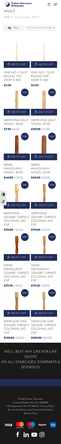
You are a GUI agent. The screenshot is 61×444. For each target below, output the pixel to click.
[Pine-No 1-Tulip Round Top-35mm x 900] (17, 55)
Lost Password (34, 410)
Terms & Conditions (16, 410)
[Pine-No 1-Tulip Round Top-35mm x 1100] (44, 55)
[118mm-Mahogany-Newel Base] (44, 147)
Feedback (48, 410)
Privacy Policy (47, 406)
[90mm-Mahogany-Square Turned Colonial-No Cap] (17, 247)
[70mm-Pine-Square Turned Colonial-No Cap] (44, 195)
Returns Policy (30, 413)
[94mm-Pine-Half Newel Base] (17, 103)
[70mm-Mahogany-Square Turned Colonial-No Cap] (44, 247)
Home (7, 17)
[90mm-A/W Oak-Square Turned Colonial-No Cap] (17, 303)
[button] (55, 4)
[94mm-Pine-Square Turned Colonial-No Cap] (17, 195)
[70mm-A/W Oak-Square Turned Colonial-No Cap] (44, 303)
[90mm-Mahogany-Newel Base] (17, 147)
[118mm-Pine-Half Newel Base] (44, 103)
